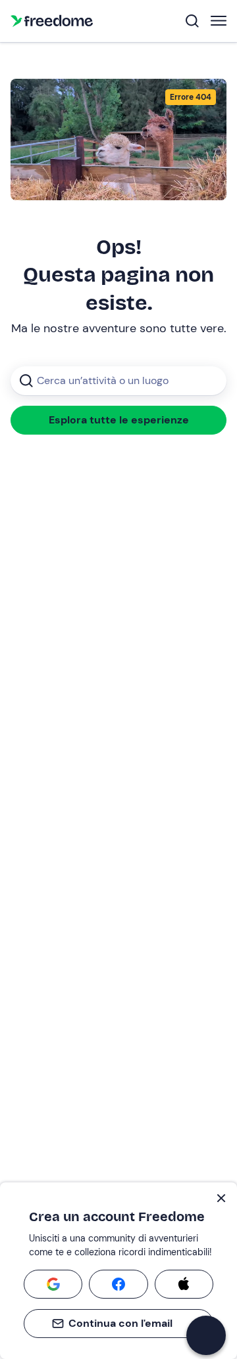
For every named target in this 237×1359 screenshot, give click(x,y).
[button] (206, 1335)
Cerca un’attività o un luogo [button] (103, 380)
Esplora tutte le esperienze (119, 420)
